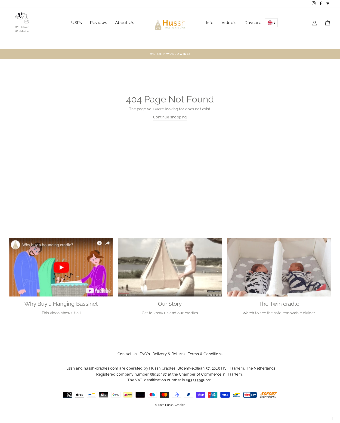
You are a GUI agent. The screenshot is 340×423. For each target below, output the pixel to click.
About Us (124, 22)
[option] (170, 53)
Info (210, 22)
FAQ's (145, 354)
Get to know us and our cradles (170, 313)
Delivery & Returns (168, 354)
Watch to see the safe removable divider (279, 313)
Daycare (252, 22)
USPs (76, 22)
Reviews (98, 22)
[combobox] (271, 22)
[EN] (271, 23)
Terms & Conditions (205, 354)
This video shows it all (61, 313)
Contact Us (127, 354)
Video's (229, 22)
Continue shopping (170, 117)
